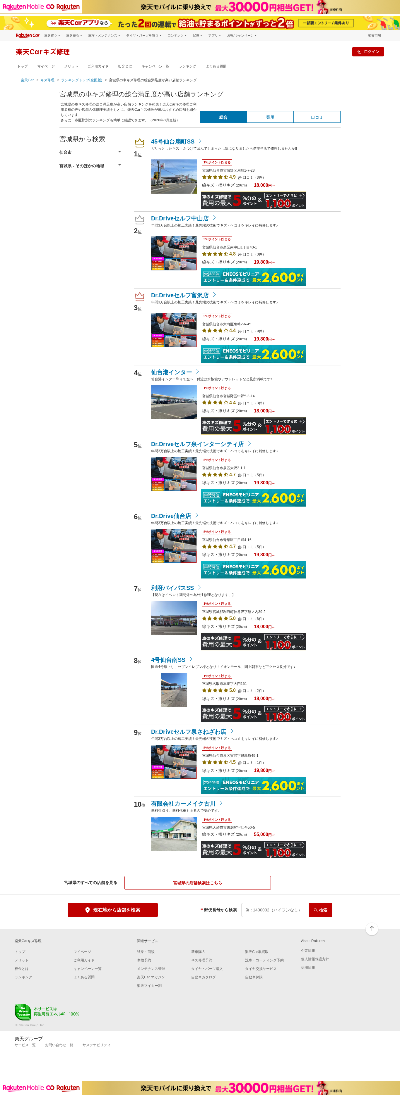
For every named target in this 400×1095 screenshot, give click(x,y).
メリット (71, 66)
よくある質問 (216, 66)
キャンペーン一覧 (155, 66)
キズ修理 (47, 80)
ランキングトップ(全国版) (81, 80)
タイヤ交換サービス (261, 969)
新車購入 (198, 952)
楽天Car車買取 (257, 952)
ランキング (187, 66)
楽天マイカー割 (149, 986)
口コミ (317, 117)
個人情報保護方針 (315, 959)
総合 (223, 117)
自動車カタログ (203, 977)
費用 (270, 117)
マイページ (46, 66)
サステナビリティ (97, 1045)
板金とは (125, 66)
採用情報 (308, 968)
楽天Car (27, 80)
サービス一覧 (25, 1045)
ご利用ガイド (98, 66)
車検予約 (144, 960)
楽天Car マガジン (151, 977)
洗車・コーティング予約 (264, 960)
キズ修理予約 (201, 960)
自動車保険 (254, 977)
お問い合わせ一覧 (59, 1045)
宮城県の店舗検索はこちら (197, 882)
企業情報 (308, 951)
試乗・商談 (146, 952)
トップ (22, 66)
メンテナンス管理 (151, 969)
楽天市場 (374, 35)
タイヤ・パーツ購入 (207, 969)
